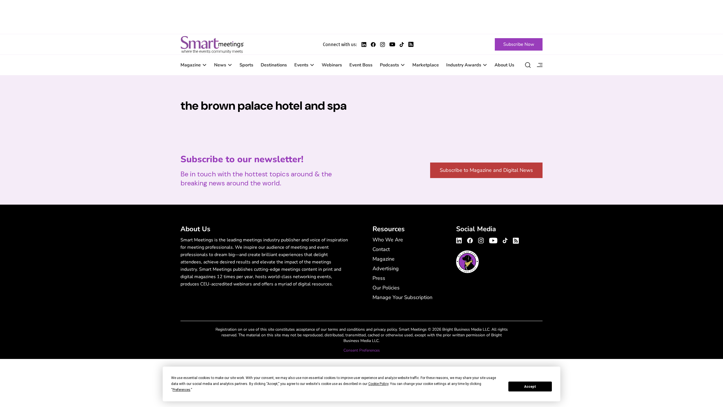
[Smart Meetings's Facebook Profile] (373, 44)
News (220, 65)
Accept (530, 387)
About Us (504, 65)
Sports (246, 65)
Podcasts (389, 65)
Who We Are (388, 239)
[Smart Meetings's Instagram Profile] (382, 44)
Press (379, 278)
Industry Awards (463, 65)
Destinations (274, 65)
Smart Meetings (212, 44)
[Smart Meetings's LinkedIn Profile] (364, 44)
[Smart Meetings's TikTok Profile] (402, 44)
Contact (381, 249)
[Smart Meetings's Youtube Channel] (493, 239)
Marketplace (425, 65)
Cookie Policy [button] (378, 384)
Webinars (332, 65)
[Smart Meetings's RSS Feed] (410, 44)
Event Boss (361, 65)
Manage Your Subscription (402, 297)
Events (301, 65)
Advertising (386, 268)
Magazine (190, 65)
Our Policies (386, 287)
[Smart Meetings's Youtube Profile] (392, 44)
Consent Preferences (361, 350)
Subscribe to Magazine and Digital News (486, 170)
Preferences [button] (181, 390)
